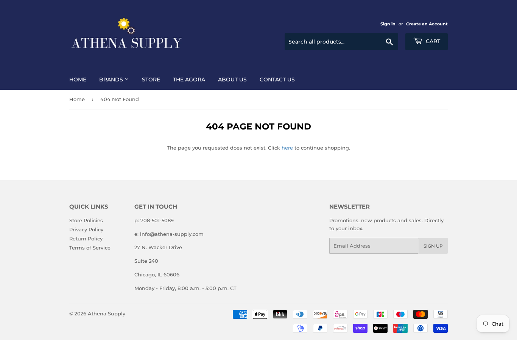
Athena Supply (106, 313)
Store (151, 79)
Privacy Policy (86, 229)
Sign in (388, 24)
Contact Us (277, 79)
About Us (232, 79)
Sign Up (433, 246)
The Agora (189, 79)
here (287, 148)
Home (77, 79)
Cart (432, 41)
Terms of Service (90, 248)
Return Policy (86, 239)
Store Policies (86, 220)
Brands (112, 79)
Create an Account (427, 24)
